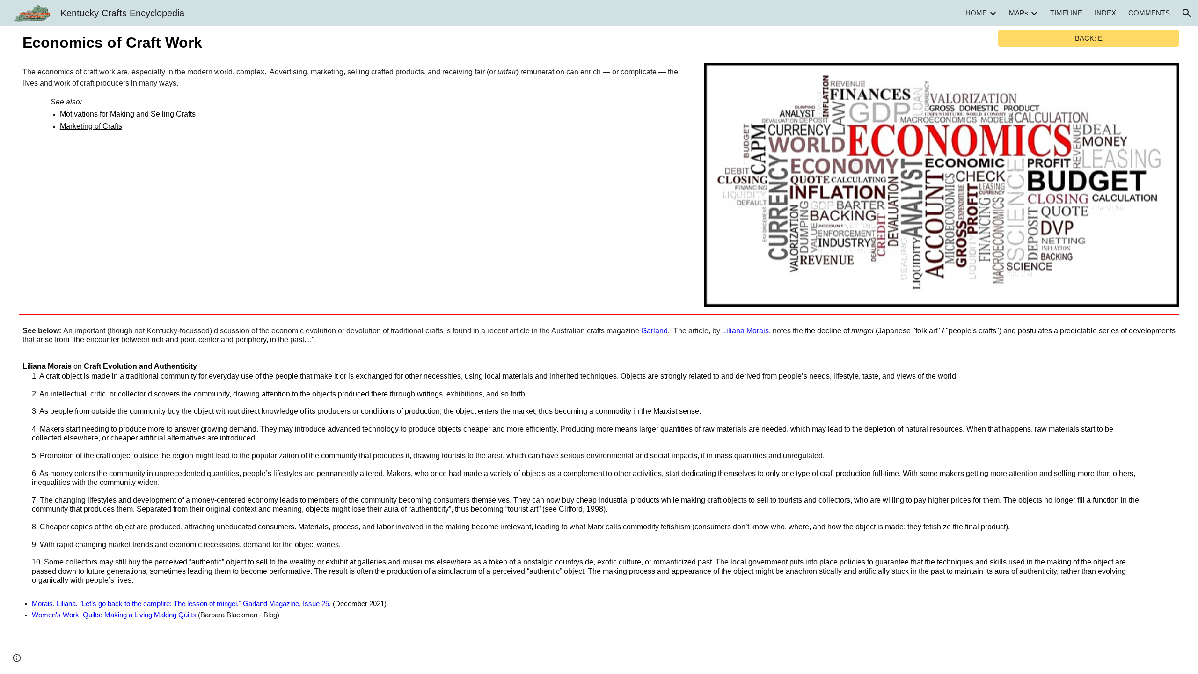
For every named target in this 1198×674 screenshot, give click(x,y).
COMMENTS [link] (1149, 13)
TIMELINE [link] (1066, 13)
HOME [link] (976, 13)
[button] (1187, 13)
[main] (354, 42)
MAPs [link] (1018, 13)
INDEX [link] (1105, 13)
